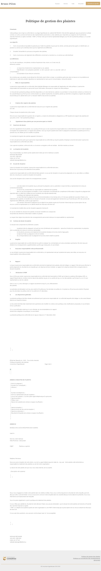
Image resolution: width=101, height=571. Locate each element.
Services (66, 3)
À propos (57, 3)
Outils (73, 3)
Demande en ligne (92, 3)
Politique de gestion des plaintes (90, 556)
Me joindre (81, 3)
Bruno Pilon (8, 3)
